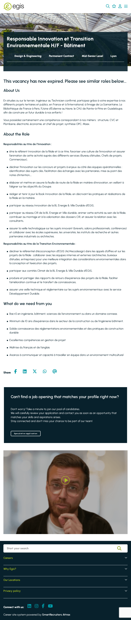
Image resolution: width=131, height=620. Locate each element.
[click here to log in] (120, 6)
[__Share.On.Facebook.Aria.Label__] (15, 371)
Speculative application (25, 433)
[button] (108, 6)
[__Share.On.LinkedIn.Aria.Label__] (25, 371)
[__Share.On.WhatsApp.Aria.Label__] (45, 371)
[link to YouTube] (50, 606)
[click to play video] (65, 480)
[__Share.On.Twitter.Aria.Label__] (35, 371)
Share (7, 372)
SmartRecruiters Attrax (56, 614)
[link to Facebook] (43, 606)
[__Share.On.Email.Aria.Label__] (55, 371)
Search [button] (122, 548)
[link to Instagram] (36, 606)
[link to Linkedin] (29, 606)
